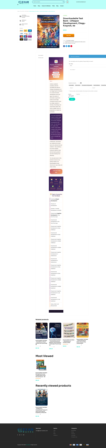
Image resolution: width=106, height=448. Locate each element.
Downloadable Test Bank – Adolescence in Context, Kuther (68, 341)
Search (63, 2)
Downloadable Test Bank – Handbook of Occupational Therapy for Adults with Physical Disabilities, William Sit (41, 410)
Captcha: (69, 94)
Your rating (71, 63)
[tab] (40, 55)
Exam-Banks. (28, 444)
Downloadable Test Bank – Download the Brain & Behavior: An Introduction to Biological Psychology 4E (55, 342)
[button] (81, 2)
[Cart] (67, 2)
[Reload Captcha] (71, 97)
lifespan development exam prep (70, 43)
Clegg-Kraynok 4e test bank (69, 41)
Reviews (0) (40, 57)
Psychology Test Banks (24, 11)
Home (18, 11)
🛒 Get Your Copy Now (56, 171)
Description (40, 55)
